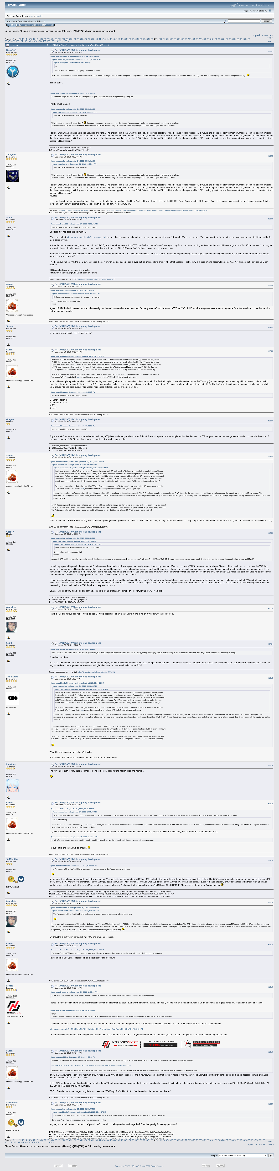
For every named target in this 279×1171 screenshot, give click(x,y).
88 (230, 39)
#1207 (270, 421)
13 (23, 39)
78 (202, 39)
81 (211, 39)
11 (18, 39)
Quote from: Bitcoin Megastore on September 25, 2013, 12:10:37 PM (77, 950)
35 (83, 39)
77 (200, 39)
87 (227, 39)
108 (48, 41)
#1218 (270, 987)
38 (92, 39)
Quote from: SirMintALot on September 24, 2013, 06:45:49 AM (75, 56)
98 (11, 41)
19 (39, 39)
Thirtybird (11, 154)
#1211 (270, 644)
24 (53, 39)
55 (138, 39)
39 (94, 39)
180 (65, 41)
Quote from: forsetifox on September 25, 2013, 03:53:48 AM (74, 865)
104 (33, 41)
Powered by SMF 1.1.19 (124, 1166)
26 (59, 39)
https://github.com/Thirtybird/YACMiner (73, 210)
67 (172, 39)
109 (52, 41)
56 (141, 39)
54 (135, 39)
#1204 (270, 285)
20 (42, 39)
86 (224, 39)
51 (127, 39)
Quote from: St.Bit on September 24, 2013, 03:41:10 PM (72, 290)
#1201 (270, 51)
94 (246, 39)
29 (67, 39)
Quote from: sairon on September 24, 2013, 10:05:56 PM (73, 649)
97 (9, 41)
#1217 (270, 945)
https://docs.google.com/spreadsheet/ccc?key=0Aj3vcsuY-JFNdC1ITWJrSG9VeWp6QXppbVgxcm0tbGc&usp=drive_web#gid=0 (157, 210)
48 (119, 39)
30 (70, 39)
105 (37, 41)
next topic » (270, 36)
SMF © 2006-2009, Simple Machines (149, 1166)
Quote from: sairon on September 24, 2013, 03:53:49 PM (73, 538)
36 (86, 39)
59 (149, 39)
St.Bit (9, 217)
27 (61, 39)
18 (37, 39)
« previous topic (260, 35)
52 (130, 39)
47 (116, 39)
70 (180, 39)
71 (183, 39)
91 (238, 39)
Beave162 (11, 50)
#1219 (270, 1052)
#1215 (270, 860)
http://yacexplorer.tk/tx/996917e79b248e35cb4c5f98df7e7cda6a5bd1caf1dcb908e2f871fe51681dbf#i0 (96, 1029)
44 (108, 39)
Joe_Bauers (12, 676)
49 (122, 39)
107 (44, 41)
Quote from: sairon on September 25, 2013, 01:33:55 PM (73, 1109)
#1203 (270, 219)
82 (213, 39)
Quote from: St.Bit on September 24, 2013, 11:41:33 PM (72, 809)
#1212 (270, 678)
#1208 (270, 457)
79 (205, 39)
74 (191, 39)
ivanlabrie (11, 607)
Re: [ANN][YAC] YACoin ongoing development (78, 50)
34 (81, 39)
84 (219, 39)
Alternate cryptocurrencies (32, 31)
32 (75, 39)
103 (29, 41)
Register (42, 25)
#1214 (270, 804)
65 (167, 39)
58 (146, 39)
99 (14, 41)
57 (144, 39)
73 (189, 39)
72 (186, 39)
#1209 (270, 533)
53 (133, 39)
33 (78, 39)
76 (197, 39)
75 (194, 39)
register (39, 16)
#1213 (270, 765)
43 (105, 39)
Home (12, 25)
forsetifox (11, 764)
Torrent (42, 21)
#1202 (270, 156)
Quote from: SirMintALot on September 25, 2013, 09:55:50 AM (75, 908)
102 (25, 41)
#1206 (270, 351)
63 (161, 39)
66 (169, 39)
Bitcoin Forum (11, 31)
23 (50, 39)
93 (244, 39)
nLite (78, 377)
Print (270, 41)
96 (6, 41)
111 (59, 41)
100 (17, 41)
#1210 (270, 608)
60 (152, 39)
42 (103, 39)
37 (89, 39)
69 (178, 39)
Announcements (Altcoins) (58, 31)
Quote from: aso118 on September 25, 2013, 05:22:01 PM (73, 1057)
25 (56, 39)
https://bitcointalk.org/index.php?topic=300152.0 (96, 279)
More (50, 25)
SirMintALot (12, 859)
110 (56, 41)
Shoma (9, 326)
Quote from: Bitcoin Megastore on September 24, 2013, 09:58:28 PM (77, 462)
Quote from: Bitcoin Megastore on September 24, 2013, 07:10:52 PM (77, 356)
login (31, 16)
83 (216, 39)
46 (114, 39)
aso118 (9, 986)
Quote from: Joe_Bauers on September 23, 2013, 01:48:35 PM (76, 59)
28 (64, 39)
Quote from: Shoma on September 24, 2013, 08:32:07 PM (73, 392)
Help (20, 25)
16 (31, 39)
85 (222, 39)
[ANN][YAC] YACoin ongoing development (94, 31)
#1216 (270, 903)
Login (34, 25)
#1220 (270, 1104)
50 (125, 39)
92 (241, 39)
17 (34, 39)
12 (20, 39)
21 (45, 39)
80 (208, 39)
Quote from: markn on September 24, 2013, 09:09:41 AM (73, 109)
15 (28, 39)
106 (40, 41)
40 (97, 39)
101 (21, 41)
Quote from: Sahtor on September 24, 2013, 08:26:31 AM (73, 93)
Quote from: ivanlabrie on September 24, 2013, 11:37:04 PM (74, 837)
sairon (9, 284)
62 (158, 39)
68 (175, 39)
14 (26, 39)
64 (164, 39)
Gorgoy (10, 419)
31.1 (36, 21)
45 (111, 39)
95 (249, 39)
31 (72, 39)
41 (100, 39)
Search (27, 25)
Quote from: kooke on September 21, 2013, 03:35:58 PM (74, 112)
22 (48, 39)
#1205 (270, 328)
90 (235, 39)
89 (233, 39)
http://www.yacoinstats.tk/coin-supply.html (86, 237)
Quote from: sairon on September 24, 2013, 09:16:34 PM (74, 465)
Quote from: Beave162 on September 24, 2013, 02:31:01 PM (74, 224)
